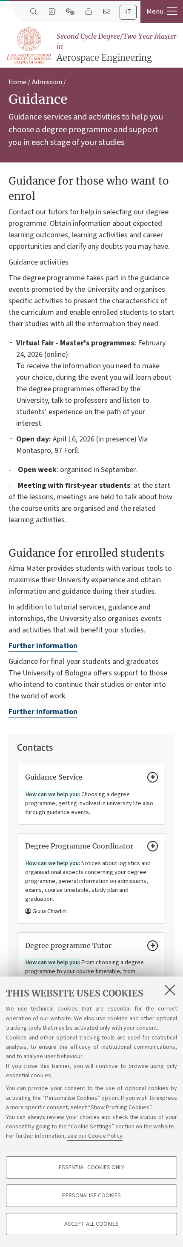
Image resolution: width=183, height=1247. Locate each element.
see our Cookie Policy (95, 1136)
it (128, 12)
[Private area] (88, 12)
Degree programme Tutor (68, 945)
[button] (161, 11)
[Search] (33, 12)
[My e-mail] (106, 12)
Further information (43, 646)
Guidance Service (54, 777)
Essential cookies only (91, 1167)
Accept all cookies (91, 1224)
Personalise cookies (91, 1195)
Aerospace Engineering (117, 47)
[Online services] (70, 12)
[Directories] (52, 12)
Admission (47, 82)
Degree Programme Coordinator (79, 846)
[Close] (170, 989)
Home (17, 82)
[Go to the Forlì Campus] (29, 45)
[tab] (128, 12)
